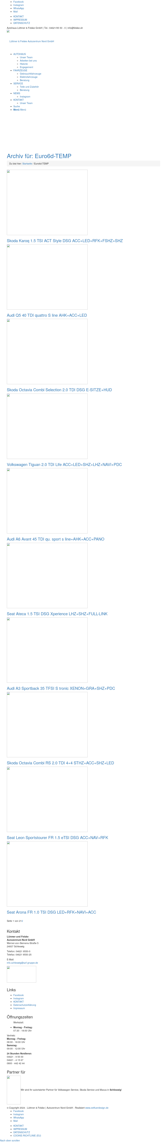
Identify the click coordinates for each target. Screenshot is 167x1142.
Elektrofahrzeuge (29, 76)
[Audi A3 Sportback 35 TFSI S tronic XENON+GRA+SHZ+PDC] (47, 649)
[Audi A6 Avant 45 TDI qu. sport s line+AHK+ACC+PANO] (47, 500)
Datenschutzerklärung (24, 1004)
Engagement (26, 67)
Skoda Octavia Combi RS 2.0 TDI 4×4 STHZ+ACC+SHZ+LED (60, 762)
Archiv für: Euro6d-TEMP (39, 155)
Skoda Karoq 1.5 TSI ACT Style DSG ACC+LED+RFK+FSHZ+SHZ (65, 240)
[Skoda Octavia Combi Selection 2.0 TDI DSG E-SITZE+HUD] (47, 351)
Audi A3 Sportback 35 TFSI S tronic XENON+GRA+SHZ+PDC (61, 688)
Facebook (18, 995)
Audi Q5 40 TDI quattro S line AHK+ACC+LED (47, 315)
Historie (24, 63)
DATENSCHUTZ (21, 23)
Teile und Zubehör (29, 86)
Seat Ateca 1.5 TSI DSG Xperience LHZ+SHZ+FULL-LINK (57, 613)
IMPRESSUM (20, 19)
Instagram (25, 96)
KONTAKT (18, 16)
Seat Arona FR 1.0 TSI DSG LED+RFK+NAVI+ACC (51, 912)
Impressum (19, 1008)
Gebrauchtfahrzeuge (30, 73)
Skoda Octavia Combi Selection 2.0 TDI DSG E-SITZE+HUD (59, 389)
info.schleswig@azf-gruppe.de (22, 962)
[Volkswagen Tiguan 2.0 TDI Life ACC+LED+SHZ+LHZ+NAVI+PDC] (47, 425)
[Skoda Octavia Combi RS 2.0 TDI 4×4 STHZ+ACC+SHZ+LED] (47, 724)
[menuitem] (19, 54)
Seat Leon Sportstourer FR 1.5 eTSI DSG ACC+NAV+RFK (57, 837)
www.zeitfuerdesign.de (96, 1107)
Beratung (24, 80)
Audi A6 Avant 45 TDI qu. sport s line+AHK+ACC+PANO (55, 539)
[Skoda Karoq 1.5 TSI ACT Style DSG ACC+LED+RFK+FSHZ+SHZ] (47, 202)
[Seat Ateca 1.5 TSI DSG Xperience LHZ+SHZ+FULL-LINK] (47, 575)
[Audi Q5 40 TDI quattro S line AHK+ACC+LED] (47, 276)
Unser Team (26, 57)
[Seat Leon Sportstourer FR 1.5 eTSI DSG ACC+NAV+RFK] (47, 798)
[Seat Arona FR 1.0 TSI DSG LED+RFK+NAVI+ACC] (47, 873)
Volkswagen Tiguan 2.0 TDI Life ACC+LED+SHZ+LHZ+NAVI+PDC (64, 464)
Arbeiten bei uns (28, 60)
